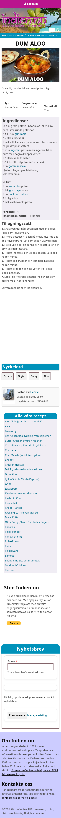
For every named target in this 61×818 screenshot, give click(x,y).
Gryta (21, 376)
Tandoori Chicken (15, 565)
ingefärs (15, 150)
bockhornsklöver (19, 194)
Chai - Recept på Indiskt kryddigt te (25, 445)
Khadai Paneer (13, 507)
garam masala (17, 166)
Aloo (46, 376)
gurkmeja (20, 134)
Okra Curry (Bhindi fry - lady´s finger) (26, 522)
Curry (34, 376)
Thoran (9, 570)
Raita (8, 546)
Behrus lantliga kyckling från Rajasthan (28, 436)
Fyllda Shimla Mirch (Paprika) (22, 479)
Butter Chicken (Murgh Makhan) (24, 440)
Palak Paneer (12, 531)
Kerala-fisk (11, 503)
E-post (11, 661)
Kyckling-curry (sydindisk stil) (22, 512)
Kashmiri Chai (13, 498)
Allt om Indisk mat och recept (41, 35)
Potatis (7, 376)
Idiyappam (11, 488)
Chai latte (10, 450)
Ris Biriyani (11, 551)
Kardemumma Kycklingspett (22, 493)
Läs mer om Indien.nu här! (26, 770)
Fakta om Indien (16, 35)
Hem (4, 35)
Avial (7, 426)
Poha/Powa (12, 541)
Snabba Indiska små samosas (22, 560)
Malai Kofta (11, 517)
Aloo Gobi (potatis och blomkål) (23, 421)
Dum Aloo (11, 474)
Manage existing (37, 715)
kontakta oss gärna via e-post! (19, 798)
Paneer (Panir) (13, 536)
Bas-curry (10, 431)
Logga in (32, 3)
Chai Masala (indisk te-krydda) (23, 455)
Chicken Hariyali (14, 464)
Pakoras (10, 527)
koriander (14, 186)
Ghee (8, 484)
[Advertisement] (30, 323)
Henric (34, 392)
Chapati (9, 460)
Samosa (9, 555)
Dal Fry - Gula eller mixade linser (24, 469)
